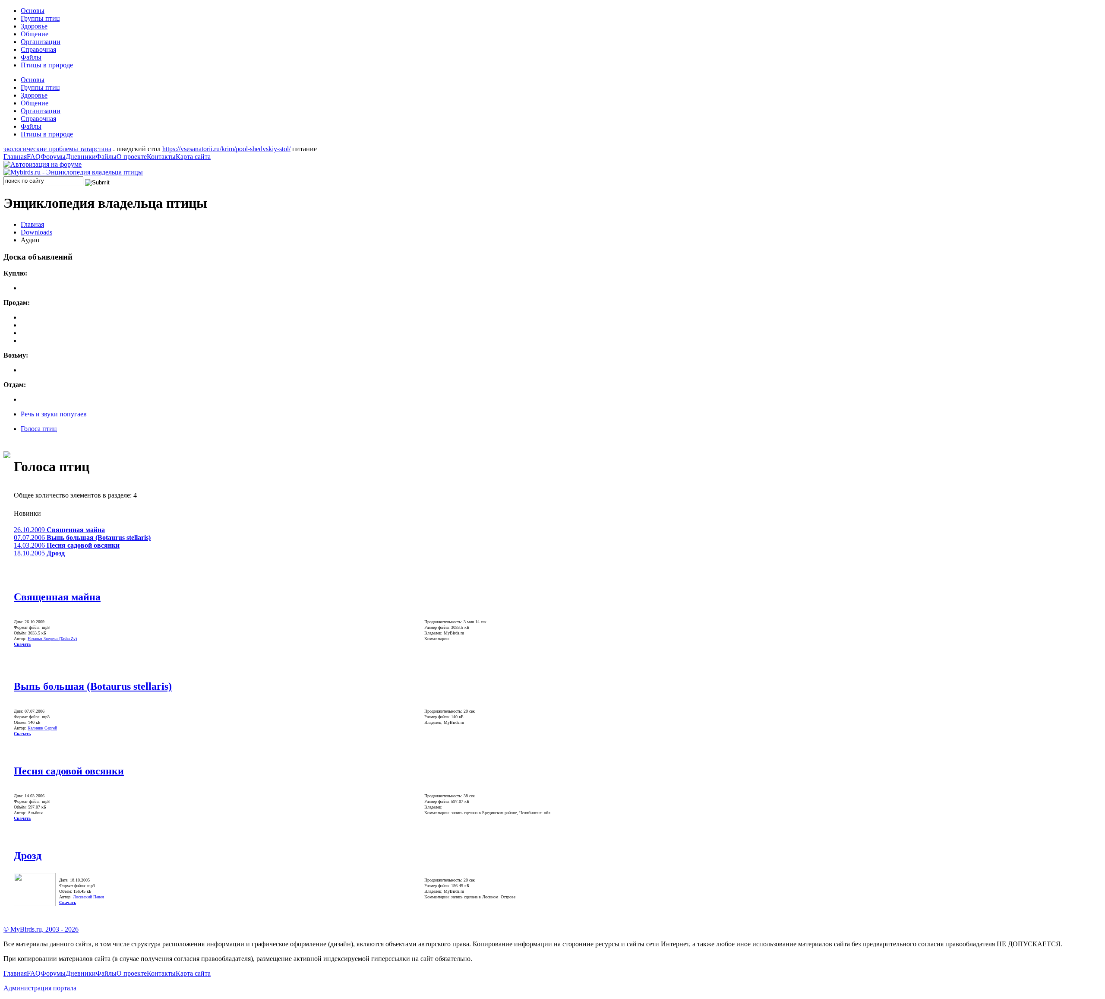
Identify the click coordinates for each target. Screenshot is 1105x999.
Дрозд (27, 855)
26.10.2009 (59, 529)
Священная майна (57, 597)
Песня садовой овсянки (69, 771)
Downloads (36, 232)
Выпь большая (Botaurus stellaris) (93, 686)
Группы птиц (40, 18)
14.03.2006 (67, 545)
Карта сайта (193, 156)
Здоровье (34, 26)
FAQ (34, 156)
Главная (15, 156)
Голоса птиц (39, 428)
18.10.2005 (39, 553)
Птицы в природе (47, 65)
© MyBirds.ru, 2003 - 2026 (41, 929)
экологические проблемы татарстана (57, 148)
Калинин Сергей (42, 728)
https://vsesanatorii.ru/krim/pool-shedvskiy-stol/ (226, 148)
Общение (34, 34)
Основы (32, 10)
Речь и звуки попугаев (54, 414)
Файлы (31, 57)
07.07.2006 (82, 537)
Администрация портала (39, 988)
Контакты (161, 156)
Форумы (53, 156)
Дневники (81, 156)
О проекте (132, 156)
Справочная (38, 49)
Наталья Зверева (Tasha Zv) (52, 638)
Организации (40, 41)
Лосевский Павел (88, 896)
